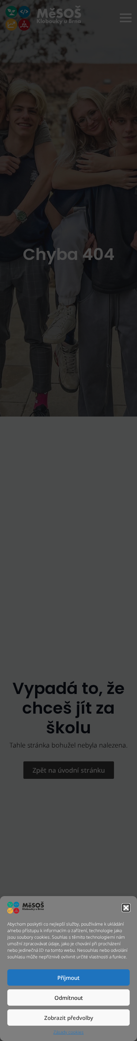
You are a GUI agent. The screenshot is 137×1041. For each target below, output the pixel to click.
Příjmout (68, 977)
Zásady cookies (68, 1032)
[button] (126, 907)
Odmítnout (68, 997)
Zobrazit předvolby (68, 1017)
